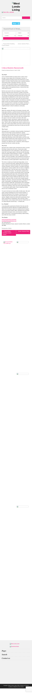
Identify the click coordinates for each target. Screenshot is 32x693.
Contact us (22, 685)
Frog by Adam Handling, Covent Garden (8, 44)
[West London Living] (16, 6)
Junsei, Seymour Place (24, 43)
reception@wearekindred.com (9, 221)
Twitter (16, 668)
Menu (14, 23)
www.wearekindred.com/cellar (9, 219)
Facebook (16, 677)
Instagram (16, 663)
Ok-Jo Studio (21, 686)
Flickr (16, 673)
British (9, 228)
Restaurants (5, 228)
